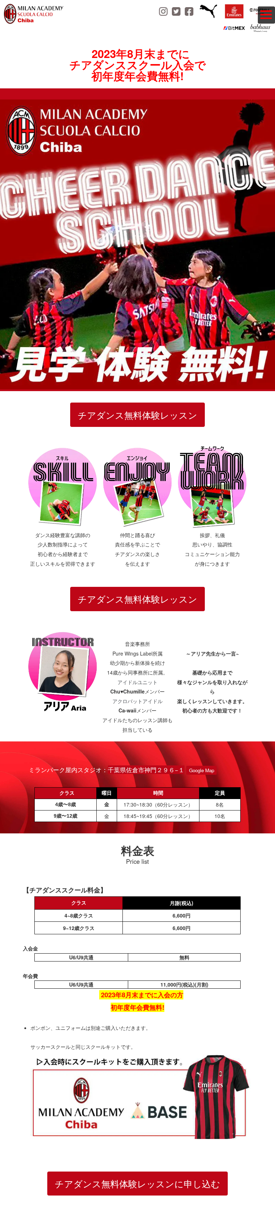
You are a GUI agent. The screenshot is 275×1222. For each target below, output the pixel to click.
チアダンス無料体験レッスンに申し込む (137, 1183)
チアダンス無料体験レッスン (137, 414)
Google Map (201, 770)
